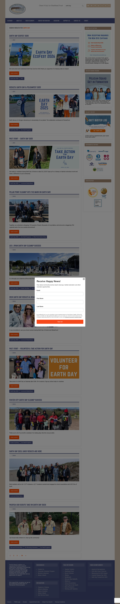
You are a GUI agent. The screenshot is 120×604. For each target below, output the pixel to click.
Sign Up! (60, 321)
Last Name (40, 306)
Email (38, 290)
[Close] (84, 279)
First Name (40, 298)
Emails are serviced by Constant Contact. (73, 317)
